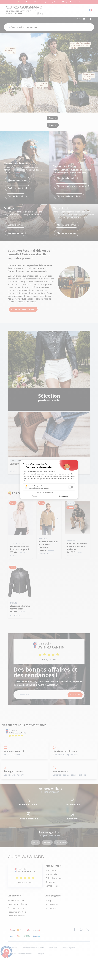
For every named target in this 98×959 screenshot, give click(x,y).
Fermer (34, 496)
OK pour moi (63, 496)
